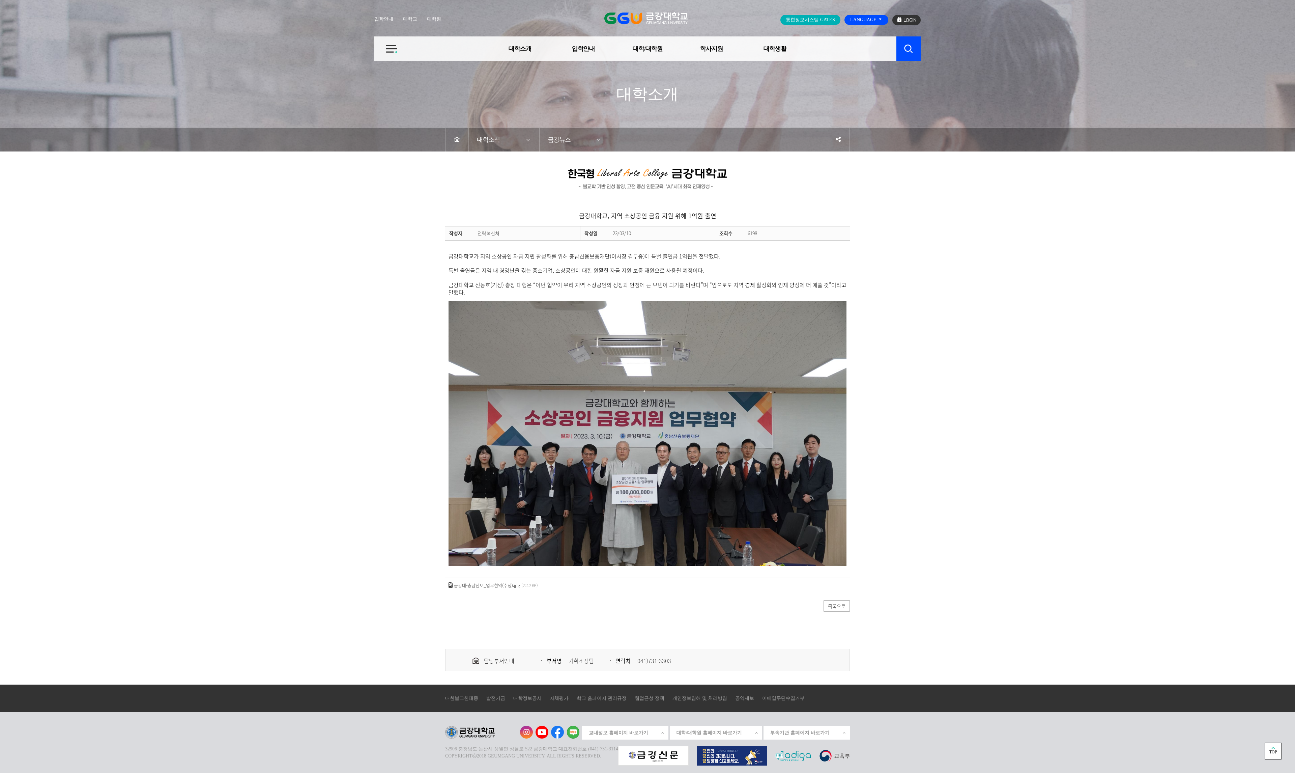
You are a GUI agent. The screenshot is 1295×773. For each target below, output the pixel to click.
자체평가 (559, 698)
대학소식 (488, 139)
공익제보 (744, 698)
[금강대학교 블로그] (573, 732)
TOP (1273, 752)
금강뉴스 (559, 139)
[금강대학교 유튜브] (542, 732)
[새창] (834, 755)
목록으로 (836, 606)
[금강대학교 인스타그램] (526, 732)
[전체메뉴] (385, 44)
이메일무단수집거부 (783, 698)
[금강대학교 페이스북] (557, 732)
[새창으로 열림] (653, 755)
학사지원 (711, 48)
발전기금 (495, 698)
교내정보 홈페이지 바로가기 (618, 732)
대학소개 (520, 48)
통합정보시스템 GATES (810, 19)
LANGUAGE (864, 19)
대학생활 (775, 48)
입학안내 (583, 48)
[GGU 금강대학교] (646, 18)
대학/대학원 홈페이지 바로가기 (709, 732)
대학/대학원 (648, 48)
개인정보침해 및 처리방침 (699, 698)
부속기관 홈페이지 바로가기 (800, 732)
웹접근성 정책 (649, 698)
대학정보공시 (527, 698)
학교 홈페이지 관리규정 (602, 698)
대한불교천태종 (461, 698)
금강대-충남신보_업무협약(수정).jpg (487, 585)
